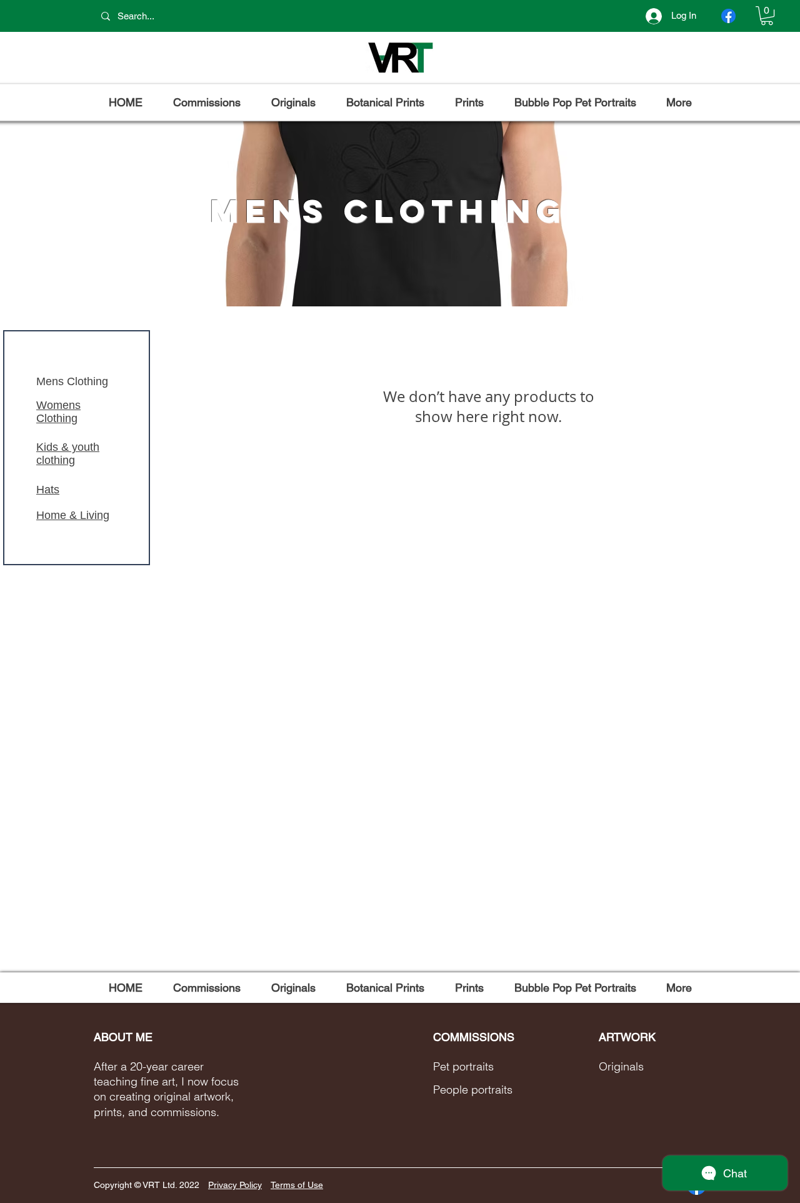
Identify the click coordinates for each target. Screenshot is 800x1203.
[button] (767, 15)
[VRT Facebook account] (728, 16)
